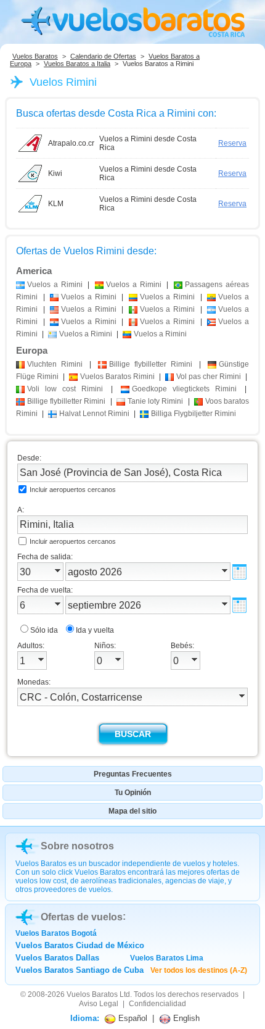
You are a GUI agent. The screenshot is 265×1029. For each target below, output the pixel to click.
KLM (55, 203)
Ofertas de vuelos (82, 917)
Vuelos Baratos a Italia (77, 63)
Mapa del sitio (132, 811)
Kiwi (55, 173)
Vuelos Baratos (35, 56)
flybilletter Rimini (150, 364)
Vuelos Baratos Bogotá (56, 933)
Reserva (232, 143)
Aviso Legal (98, 1003)
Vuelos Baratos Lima (166, 958)
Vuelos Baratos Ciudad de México (79, 945)
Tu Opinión (133, 792)
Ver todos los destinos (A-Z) (198, 970)
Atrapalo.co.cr (71, 143)
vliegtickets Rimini (184, 389)
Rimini (55, 364)
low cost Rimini (65, 389)
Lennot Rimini (94, 413)
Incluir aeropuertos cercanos (73, 489)
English (185, 1018)
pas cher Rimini (208, 376)
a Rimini (55, 284)
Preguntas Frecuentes (133, 774)
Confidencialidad (157, 1003)
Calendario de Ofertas (103, 56)
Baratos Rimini (117, 376)
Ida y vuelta (95, 630)
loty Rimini (155, 401)
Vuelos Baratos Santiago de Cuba (79, 970)
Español (131, 1018)
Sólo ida (44, 630)
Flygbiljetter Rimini (193, 413)
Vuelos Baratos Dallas (57, 957)
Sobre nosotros (77, 846)
